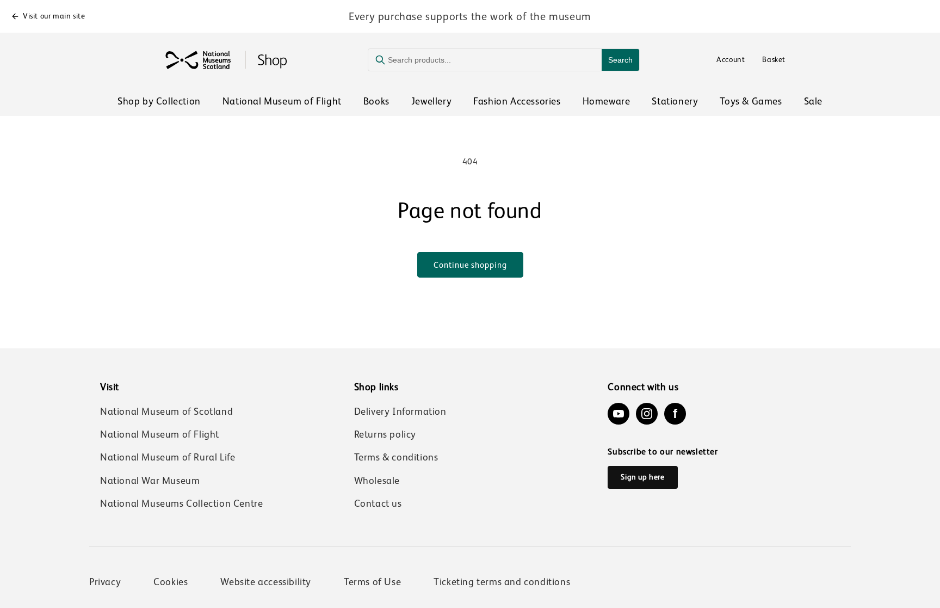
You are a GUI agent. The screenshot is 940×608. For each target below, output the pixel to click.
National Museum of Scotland (166, 411)
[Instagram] (647, 414)
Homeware (606, 101)
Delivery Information (400, 411)
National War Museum (150, 480)
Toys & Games (751, 101)
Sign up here (642, 476)
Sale (813, 101)
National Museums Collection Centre (181, 503)
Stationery (675, 101)
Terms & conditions (396, 457)
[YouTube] (618, 414)
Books (376, 101)
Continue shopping (470, 264)
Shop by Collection (159, 101)
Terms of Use (372, 581)
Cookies (170, 581)
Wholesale (377, 480)
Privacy (105, 581)
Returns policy (385, 434)
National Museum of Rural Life (167, 457)
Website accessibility (265, 581)
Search (620, 60)
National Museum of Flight (282, 101)
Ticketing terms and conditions (502, 581)
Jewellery (431, 101)
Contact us (378, 503)
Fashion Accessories (516, 101)
